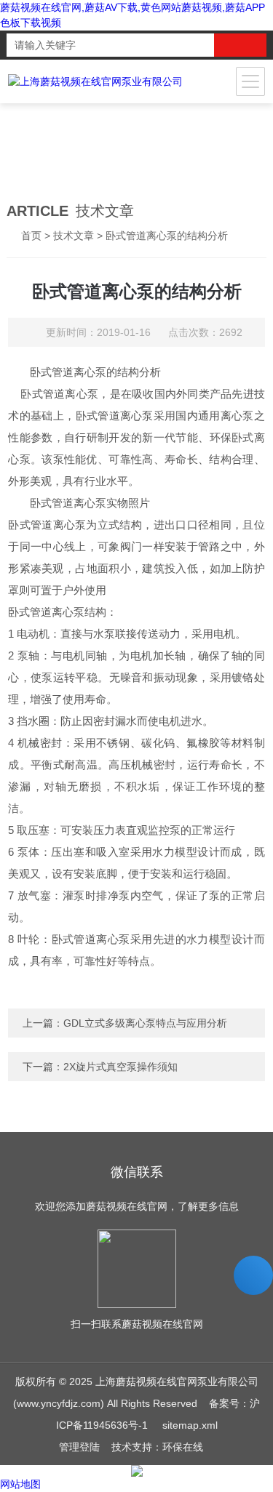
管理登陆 (79, 1447)
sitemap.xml (190, 1425)
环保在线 (182, 1447)
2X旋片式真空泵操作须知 (120, 1066)
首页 (31, 235)
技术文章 (73, 235)
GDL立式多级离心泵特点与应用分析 (145, 1023)
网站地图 (20, 1484)
